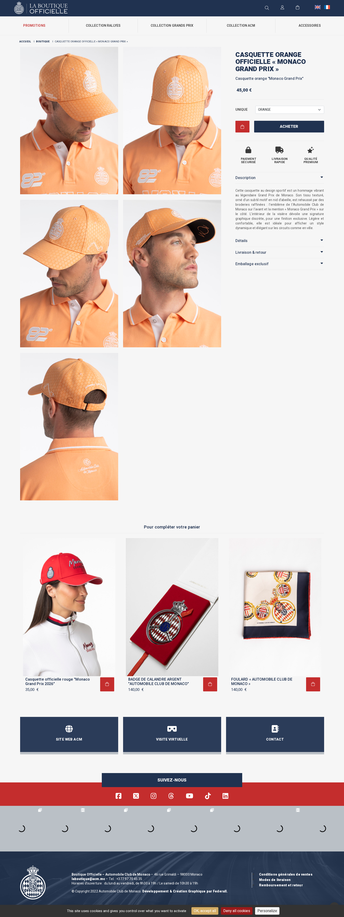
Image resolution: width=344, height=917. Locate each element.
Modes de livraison (275, 879)
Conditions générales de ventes (285, 874)
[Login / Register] (282, 7)
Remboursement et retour (281, 885)
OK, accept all (205, 911)
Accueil (25, 42)
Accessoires (310, 25)
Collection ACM (241, 25)
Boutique (43, 42)
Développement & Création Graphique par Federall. (185, 891)
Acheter (289, 127)
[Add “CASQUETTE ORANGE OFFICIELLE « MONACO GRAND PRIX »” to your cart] (107, 684)
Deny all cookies (236, 911)
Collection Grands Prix (172, 25)
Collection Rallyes (103, 25)
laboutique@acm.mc (88, 879)
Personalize (267, 911)
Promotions (34, 25)
